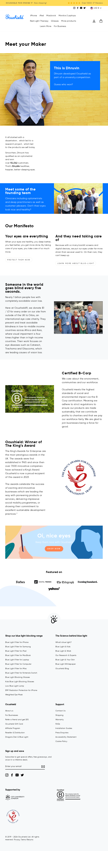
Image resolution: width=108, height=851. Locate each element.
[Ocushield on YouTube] (17, 775)
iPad (42, 15)
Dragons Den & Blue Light (16, 737)
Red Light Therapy (39, 21)
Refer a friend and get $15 (17, 719)
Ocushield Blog (62, 668)
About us (9, 711)
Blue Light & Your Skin (65, 660)
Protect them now (18, 260)
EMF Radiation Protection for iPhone (21, 690)
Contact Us (60, 711)
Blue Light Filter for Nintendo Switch (21, 673)
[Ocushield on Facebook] (12, 775)
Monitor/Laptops (67, 15)
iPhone (33, 15)
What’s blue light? (63, 642)
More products (68, 21)
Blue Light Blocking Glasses (17, 677)
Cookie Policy (61, 741)
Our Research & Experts (65, 655)
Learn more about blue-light (75, 263)
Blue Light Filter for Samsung (18, 647)
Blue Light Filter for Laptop (17, 660)
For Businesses (11, 715)
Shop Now (54, 549)
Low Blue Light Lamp (14, 686)
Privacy (17, 839)
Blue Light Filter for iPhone (16, 642)
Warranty (59, 719)
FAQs (57, 724)
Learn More (45, 26)
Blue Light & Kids (62, 647)
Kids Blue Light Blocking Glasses (19, 681)
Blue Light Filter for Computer (18, 664)
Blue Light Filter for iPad (15, 651)
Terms (23, 839)
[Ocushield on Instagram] (6, 775)
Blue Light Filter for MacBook (18, 655)
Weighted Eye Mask (14, 695)
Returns (30, 839)
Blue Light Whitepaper (65, 664)
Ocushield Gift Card (14, 724)
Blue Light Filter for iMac (16, 668)
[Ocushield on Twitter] (22, 775)
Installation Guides (63, 728)
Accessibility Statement (65, 737)
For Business (60, 26)
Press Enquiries (61, 733)
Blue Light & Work (63, 651)
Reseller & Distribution (15, 733)
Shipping (59, 715)
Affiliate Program (12, 728)
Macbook (51, 15)
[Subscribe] (43, 766)
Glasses (55, 21)
